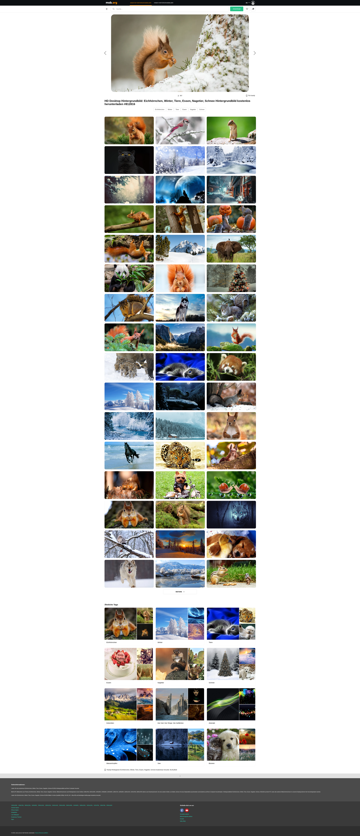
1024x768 (96, 805)
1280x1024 (48, 805)
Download (236, 9)
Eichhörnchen (159, 109)
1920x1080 (14, 805)
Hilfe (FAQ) (183, 821)
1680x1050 (82, 805)
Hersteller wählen (184, 814)
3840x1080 (69, 805)
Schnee (201, 109)
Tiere (177, 109)
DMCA (46, 833)
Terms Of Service (39, 833)
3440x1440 (55, 805)
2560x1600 (109, 805)
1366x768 (20, 805)
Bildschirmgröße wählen (186, 816)
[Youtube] (187, 811)
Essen (184, 109)
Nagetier (193, 109)
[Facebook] (182, 811)
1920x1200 (89, 805)
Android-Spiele (15, 807)
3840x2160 (27, 805)
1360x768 (102, 805)
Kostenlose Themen (16, 817)
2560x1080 (62, 805)
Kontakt (182, 819)
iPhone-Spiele (15, 810)
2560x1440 (41, 805)
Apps (12, 819)
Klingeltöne (14, 812)
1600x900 (34, 805)
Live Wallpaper (15, 814)
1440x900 (75, 805)
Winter (170, 109)
